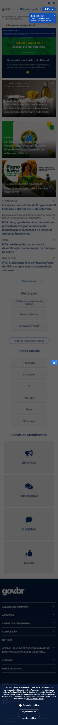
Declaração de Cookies (35, 698)
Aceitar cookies (29, 718)
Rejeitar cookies (29, 711)
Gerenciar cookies (31, 705)
